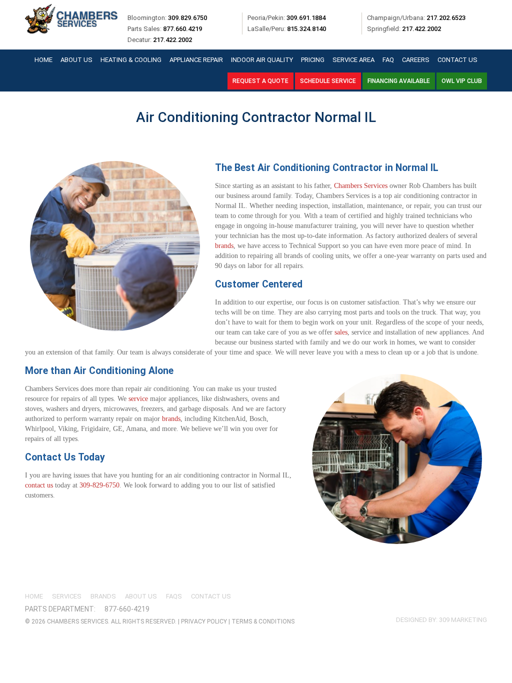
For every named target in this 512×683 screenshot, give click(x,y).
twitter (435, 602)
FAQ (388, 60)
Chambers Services (361, 186)
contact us (39, 485)
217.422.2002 (421, 28)
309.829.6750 (187, 18)
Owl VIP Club (462, 81)
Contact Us (458, 60)
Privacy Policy (204, 621)
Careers (416, 60)
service (138, 398)
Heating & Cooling (131, 60)
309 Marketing (463, 620)
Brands (103, 596)
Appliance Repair (196, 60)
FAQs (174, 596)
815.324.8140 (306, 28)
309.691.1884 (306, 18)
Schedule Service (328, 81)
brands (224, 246)
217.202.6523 (446, 18)
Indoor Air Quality (262, 60)
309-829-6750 (100, 485)
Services (67, 596)
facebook (416, 602)
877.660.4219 (182, 28)
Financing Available (399, 81)
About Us (76, 60)
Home (43, 60)
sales (341, 332)
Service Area (353, 60)
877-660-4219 (127, 609)
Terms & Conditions (263, 621)
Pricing (312, 60)
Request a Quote (260, 81)
